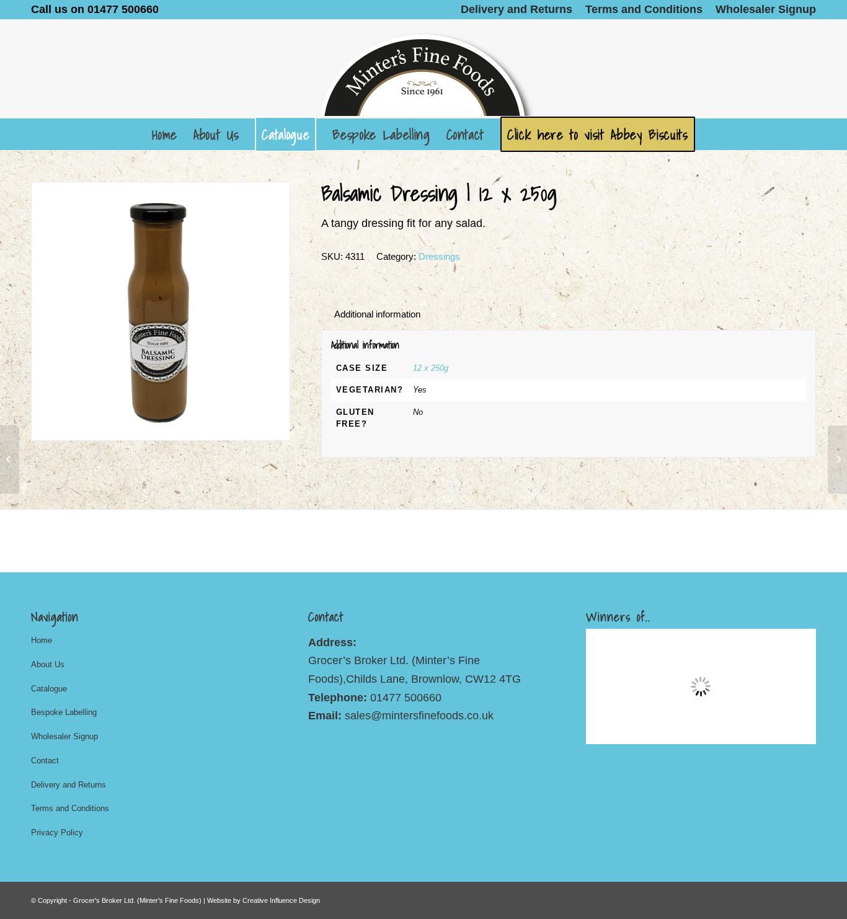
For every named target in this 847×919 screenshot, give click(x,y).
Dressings (439, 256)
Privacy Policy (57, 832)
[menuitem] (517, 9)
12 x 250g (430, 368)
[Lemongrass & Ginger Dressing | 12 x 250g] (837, 459)
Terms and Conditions (70, 808)
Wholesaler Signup (64, 736)
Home (41, 640)
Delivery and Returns (68, 784)
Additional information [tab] (377, 314)
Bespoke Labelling (64, 712)
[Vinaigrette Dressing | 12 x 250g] (9, 459)
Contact (45, 760)
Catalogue (49, 688)
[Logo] (423, 68)
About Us (47, 664)
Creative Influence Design (281, 900)
